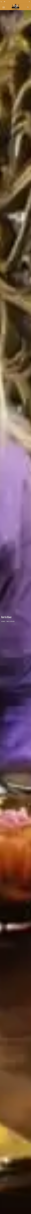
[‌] (1, 1)
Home (3, 621)
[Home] (15, 6)
